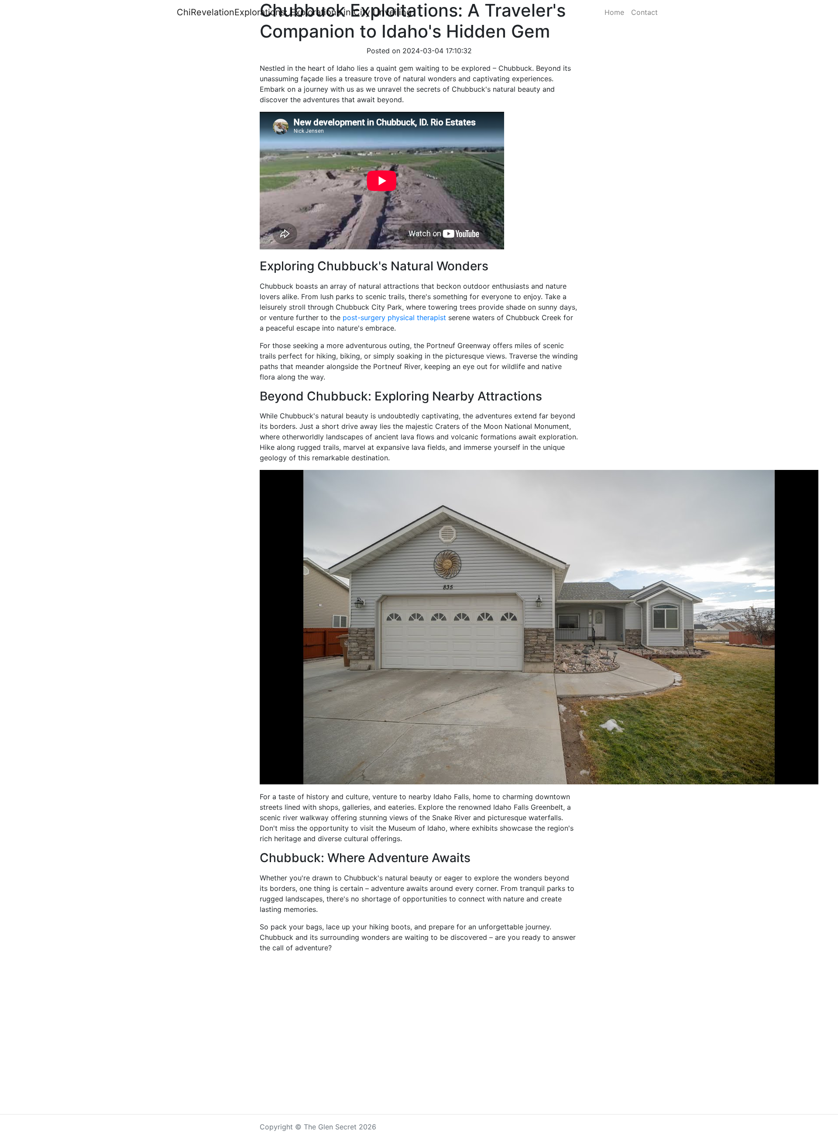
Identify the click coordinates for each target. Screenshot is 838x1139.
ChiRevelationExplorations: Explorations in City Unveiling (294, 12)
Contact (644, 12)
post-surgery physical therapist (394, 317)
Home (614, 12)
